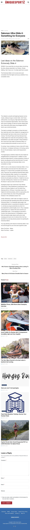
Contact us (17, 513)
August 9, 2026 (5, 308)
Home (2, 30)
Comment (4, 460)
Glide (5, 258)
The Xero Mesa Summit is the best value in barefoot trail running (13, 361)
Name (3, 478)
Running (6, 30)
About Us (23, 513)
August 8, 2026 (5, 390)
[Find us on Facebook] (13, 526)
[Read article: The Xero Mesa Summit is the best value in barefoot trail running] (15, 348)
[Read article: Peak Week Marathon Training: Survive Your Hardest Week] (15, 402)
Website (3, 491)
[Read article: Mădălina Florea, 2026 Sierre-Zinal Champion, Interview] (15, 293)
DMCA (8, 511)
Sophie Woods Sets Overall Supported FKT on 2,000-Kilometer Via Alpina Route (14, 443)
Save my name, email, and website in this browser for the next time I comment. (15, 497)
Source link (4, 237)
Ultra (15, 258)
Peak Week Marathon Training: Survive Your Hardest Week (13, 415)
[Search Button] (28, 2)
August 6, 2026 (5, 363)
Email (3, 484)
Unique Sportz (18, 522)
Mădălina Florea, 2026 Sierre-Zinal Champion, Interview (14, 305)
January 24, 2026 (4, 38)
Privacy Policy (14, 511)
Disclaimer (4, 511)
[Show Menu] (1, 2)
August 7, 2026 (5, 336)
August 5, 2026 (5, 417)
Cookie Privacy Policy (22, 511)
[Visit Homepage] (15, 2)
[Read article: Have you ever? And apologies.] (15, 376)
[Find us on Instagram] (15, 526)
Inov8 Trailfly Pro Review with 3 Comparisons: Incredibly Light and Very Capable (14, 333)
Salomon (10, 258)
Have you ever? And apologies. (10, 388)
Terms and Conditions (9, 513)
